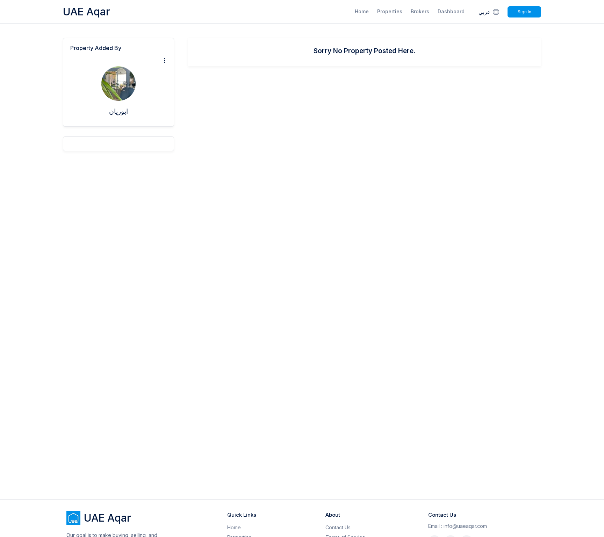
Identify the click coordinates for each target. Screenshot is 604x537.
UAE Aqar (86, 11)
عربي (484, 12)
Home (362, 11)
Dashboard (451, 11)
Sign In (524, 11)
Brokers (420, 11)
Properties (389, 11)
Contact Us (338, 527)
